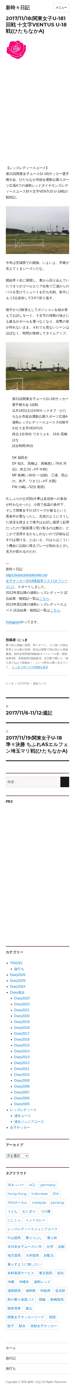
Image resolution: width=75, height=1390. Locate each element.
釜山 (29, 1308)
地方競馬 (14, 1255)
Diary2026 (17, 975)
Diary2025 (17, 980)
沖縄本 (24, 1282)
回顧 (61, 1247)
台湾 (49, 1247)
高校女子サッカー (43, 1326)
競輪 (42, 1299)
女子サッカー (20, 1127)
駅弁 (22, 1326)
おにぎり (29, 1211)
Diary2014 (22, 1051)
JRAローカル (17, 1203)
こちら (44, 598)
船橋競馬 (57, 1299)
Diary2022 (22, 1004)
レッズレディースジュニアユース (33, 1229)
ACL (32, 1185)
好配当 (49, 1255)
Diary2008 (22, 1086)
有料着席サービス (21, 1273)
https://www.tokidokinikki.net (26, 575)
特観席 (45, 1291)
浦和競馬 (14, 1291)
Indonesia (39, 1194)
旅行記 (11, 1358)
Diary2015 (22, 1045)
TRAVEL (16, 963)
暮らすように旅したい (24, 1264)
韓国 (52, 1317)
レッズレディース (23, 1110)
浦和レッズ (42, 1282)
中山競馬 (14, 1238)
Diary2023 (22, 998)
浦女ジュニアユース (29, 1121)
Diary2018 (22, 1027)
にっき (10, 683)
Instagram (13, 622)
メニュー (61, 7)
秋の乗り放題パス (21, 1299)
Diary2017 (22, 1033)
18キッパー (16, 1185)
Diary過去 (17, 992)
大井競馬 (32, 1255)
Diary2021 (22, 1010)
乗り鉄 (52, 1238)
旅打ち (19, 969)
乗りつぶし (34, 1238)
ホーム (11, 1348)
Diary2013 (22, 1057)
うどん (13, 1211)
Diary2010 (22, 1074)
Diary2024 (17, 986)
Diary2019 (22, 1022)
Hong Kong (17, 1194)
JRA (55, 1194)
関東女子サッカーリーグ (26, 1317)
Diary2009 (22, 1080)
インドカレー (36, 1220)
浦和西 (31, 1291)
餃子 (11, 1326)
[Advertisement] (37, 115)
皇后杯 (60, 1291)
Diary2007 (22, 1092)
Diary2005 (22, 1104)
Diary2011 (21, 1069)
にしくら (14, 1220)
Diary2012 (22, 1063)
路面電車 (14, 1308)
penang (57, 1203)
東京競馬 (45, 1273)
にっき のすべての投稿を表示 (30, 667)
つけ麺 (45, 1211)
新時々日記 (18, 7)
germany (48, 1185)
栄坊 (60, 1273)
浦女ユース (39, 683)
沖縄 (11, 1282)
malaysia (39, 1203)
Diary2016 (22, 1039)
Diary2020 (22, 1016)
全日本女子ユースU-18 (25, 1247)
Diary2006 (22, 1098)
